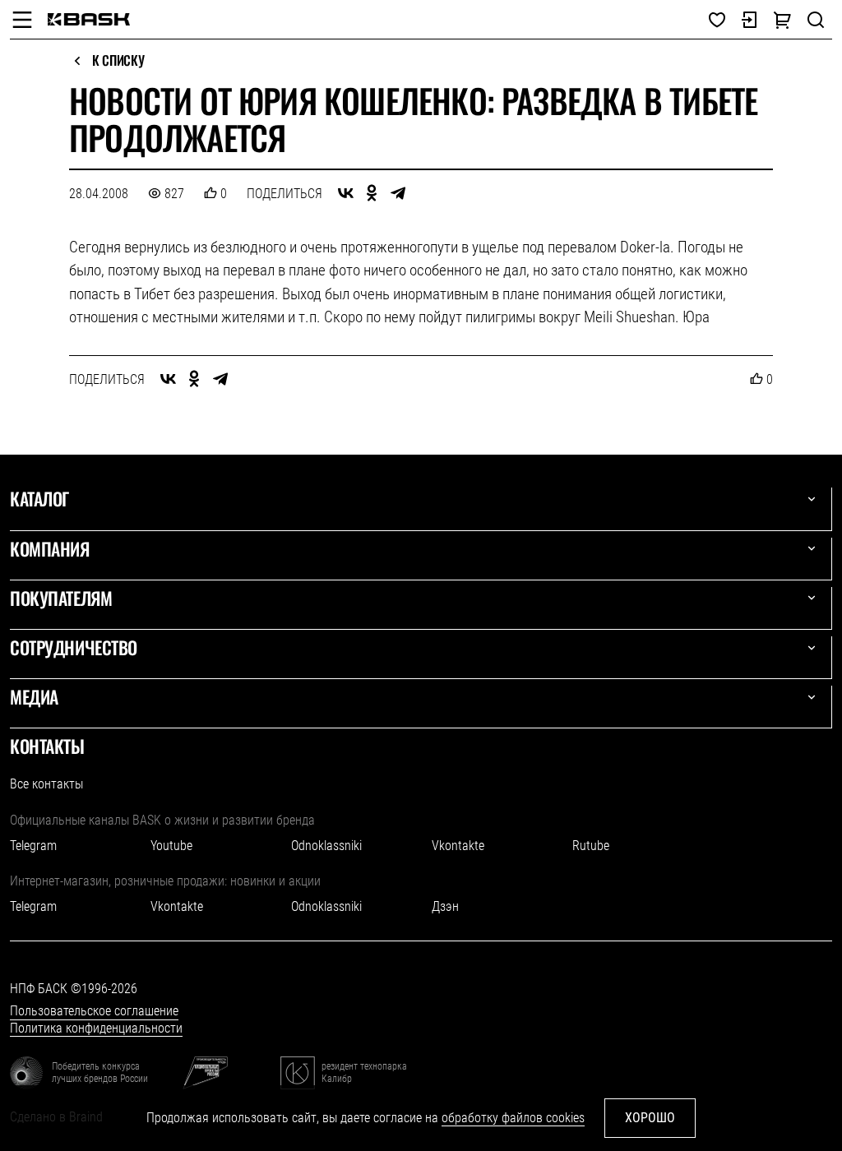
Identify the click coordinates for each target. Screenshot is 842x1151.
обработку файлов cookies (513, 1118)
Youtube (171, 845)
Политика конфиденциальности (96, 1028)
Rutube (590, 845)
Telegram (33, 845)
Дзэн (445, 906)
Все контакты (46, 784)
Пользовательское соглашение (94, 1011)
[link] (89, 19)
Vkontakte (458, 845)
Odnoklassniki (326, 845)
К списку (118, 61)
